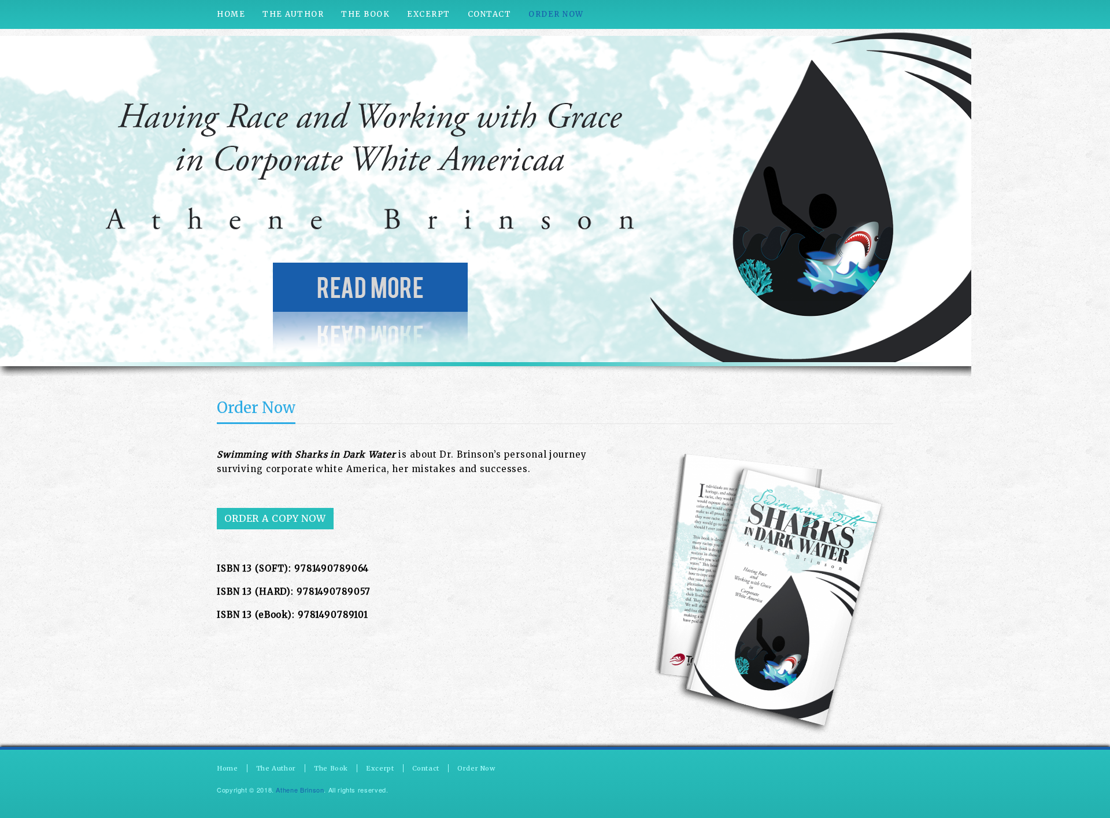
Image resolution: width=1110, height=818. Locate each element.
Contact (425, 768)
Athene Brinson (300, 789)
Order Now (256, 407)
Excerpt (380, 768)
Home (227, 768)
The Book (331, 768)
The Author (276, 768)
